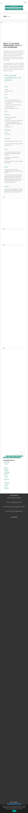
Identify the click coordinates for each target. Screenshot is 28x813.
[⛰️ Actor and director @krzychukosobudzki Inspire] (14, 532)
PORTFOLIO (14, 6)
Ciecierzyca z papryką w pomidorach (14, 502)
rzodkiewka (20, 456)
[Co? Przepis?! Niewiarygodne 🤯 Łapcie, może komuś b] (14, 618)
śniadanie (22, 454)
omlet (14, 456)
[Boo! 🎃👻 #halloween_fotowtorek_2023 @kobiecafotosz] (14, 698)
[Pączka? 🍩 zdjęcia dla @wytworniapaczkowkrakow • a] (14, 523)
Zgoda (14, 811)
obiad (11, 456)
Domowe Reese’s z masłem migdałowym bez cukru (14, 506)
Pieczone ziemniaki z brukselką (14, 497)
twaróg (11, 457)
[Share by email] (24, 452)
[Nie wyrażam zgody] (26, 808)
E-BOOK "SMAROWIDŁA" (14, 9)
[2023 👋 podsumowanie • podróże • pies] (14, 691)
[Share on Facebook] (20, 452)
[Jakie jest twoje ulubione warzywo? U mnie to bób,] (14, 666)
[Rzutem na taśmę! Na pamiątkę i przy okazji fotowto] (14, 653)
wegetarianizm (16, 457)
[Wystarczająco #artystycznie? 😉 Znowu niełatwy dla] (14, 721)
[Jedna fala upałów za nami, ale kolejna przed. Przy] (14, 681)
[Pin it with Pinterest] (22, 452)
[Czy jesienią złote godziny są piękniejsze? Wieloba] (14, 752)
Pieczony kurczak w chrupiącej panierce (14, 511)
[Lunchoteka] (10, 3)
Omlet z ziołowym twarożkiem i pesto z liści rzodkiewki (12, 45)
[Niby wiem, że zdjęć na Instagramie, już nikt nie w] (14, 564)
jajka (7, 456)
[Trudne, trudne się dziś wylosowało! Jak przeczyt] (14, 784)
